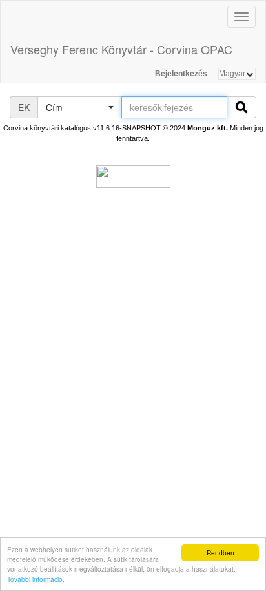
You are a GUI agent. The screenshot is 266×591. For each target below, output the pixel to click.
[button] (79, 107)
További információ (35, 579)
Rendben (220, 552)
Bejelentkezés (181, 73)
